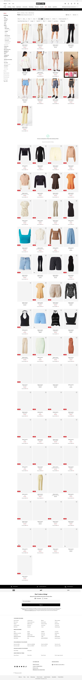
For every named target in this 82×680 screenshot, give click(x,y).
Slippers (15, 623)
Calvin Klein (43, 634)
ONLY (15, 631)
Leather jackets (16, 625)
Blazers (42, 620)
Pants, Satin (29, 655)
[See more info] (25, 49)
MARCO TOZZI (29, 634)
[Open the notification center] (71, 4)
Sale (24, 18)
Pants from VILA (16, 645)
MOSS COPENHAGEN (31, 636)
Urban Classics (31, 12)
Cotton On (43, 633)
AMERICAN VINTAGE (17, 636)
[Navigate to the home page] (20, 662)
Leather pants (29, 620)
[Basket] (77, 3)
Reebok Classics (57, 638)
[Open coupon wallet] (65, 3)
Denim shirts (57, 623)
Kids (13, 3)
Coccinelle (56, 631)
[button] (68, 15)
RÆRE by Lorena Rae (17, 633)
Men (9, 3)
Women (5, 3)
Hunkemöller (16, 634)
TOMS (42, 636)
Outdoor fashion (44, 623)
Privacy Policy (24, 609)
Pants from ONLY (17, 644)
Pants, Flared (43, 655)
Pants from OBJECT (30, 645)
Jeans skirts (43, 625)
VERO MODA (16, 638)
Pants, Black (29, 650)
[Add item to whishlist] (30, 25)
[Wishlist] (74, 3)
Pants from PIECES (44, 644)
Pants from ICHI (44, 645)
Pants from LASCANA (31, 644)
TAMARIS (42, 631)
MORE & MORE (57, 636)
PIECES (28, 633)
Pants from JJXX (58, 645)
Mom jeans (29, 625)
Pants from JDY (57, 644)
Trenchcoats (57, 625)
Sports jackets (16, 620)
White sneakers (57, 620)
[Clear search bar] (77, 6)
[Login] (68, 3)
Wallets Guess (29, 623)
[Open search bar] (62, 6)
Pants (26, 12)
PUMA (56, 634)
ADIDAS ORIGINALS (44, 638)
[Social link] (15, 666)
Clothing (22, 12)
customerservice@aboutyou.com (30, 610)
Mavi (28, 638)
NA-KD (28, 631)
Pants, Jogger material (59, 655)
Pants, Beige (16, 650)
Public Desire (57, 633)
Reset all (63, 21)
